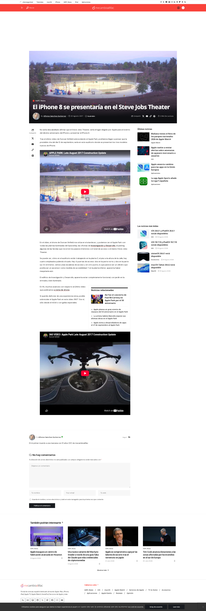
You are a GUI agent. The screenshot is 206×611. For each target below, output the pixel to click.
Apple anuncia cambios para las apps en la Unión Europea (163, 167)
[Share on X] (143, 116)
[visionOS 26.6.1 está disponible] (143, 256)
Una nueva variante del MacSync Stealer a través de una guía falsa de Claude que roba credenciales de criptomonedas (83, 556)
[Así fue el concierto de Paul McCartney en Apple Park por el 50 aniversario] (97, 299)
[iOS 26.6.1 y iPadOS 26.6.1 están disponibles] (143, 233)
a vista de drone (62, 290)
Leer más (176, 607)
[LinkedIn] (174, 2)
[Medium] (177, 2)
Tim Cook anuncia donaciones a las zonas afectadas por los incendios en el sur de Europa (159, 554)
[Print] (154, 116)
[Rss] (185, 2)
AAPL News (68, 2)
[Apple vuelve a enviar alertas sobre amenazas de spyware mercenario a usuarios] (143, 150)
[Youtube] (62, 600)
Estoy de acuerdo (156, 607)
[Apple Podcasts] (182, 2)
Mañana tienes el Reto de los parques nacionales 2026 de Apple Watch (163, 136)
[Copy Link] (150, 116)
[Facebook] (161, 2)
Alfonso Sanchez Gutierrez (55, 116)
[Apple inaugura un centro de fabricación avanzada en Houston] (46, 536)
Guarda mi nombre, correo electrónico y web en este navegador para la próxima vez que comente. (68, 499)
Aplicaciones (86, 2)
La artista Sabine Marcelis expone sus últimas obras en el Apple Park (108, 317)
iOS (152, 159)
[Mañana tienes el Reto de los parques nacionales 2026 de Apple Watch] (143, 136)
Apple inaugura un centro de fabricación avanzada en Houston (46, 553)
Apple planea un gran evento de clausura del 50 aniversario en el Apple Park (109, 310)
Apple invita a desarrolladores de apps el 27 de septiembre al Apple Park (108, 323)
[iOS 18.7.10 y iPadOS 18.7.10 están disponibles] (143, 245)
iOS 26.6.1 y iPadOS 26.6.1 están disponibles (163, 232)
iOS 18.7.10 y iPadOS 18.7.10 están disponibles (164, 243)
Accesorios (155, 260)
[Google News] (169, 2)
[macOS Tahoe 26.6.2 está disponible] (143, 267)
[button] (30, 7)
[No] (203, 607)
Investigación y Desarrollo (103, 245)
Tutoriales (40, 2)
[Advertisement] (103, 31)
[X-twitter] (42, 600)
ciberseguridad (28, 2)
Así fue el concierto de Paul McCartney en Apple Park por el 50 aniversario (115, 299)
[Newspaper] (28, 600)
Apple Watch (155, 143)
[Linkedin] (37, 600)
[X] (163, 2)
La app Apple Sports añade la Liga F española (164, 179)
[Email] (147, 116)
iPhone (57, 2)
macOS (49, 2)
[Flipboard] (179, 2)
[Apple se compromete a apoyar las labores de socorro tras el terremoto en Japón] (121, 536)
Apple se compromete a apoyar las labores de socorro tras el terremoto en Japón (121, 554)
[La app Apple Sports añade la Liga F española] (143, 181)
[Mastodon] (47, 600)
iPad (76, 2)
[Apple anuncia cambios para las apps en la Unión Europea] (143, 167)
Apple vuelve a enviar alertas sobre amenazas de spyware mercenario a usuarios (163, 151)
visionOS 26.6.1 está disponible (160, 255)
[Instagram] (172, 2)
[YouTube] (166, 2)
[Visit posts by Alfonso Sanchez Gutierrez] (32, 437)
